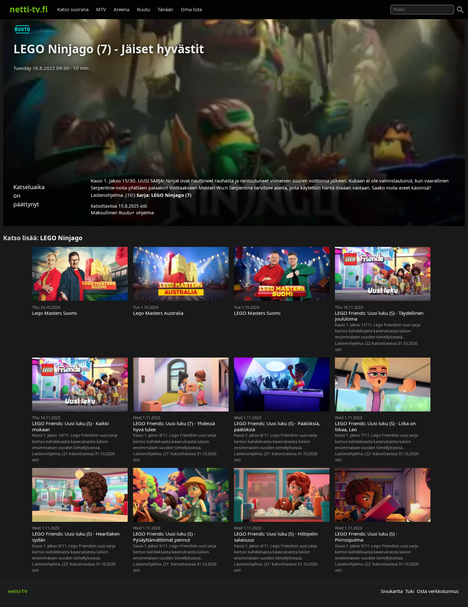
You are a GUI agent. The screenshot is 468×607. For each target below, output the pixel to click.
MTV (101, 9)
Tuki (409, 591)
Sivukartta (392, 591)
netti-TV (17, 591)
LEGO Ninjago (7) (171, 195)
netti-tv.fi (29, 9)
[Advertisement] (234, 122)
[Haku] (460, 10)
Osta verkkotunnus (437, 591)
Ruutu (143, 9)
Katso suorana (73, 9)
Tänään (165, 9)
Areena (121, 9)
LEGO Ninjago (61, 237)
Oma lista (191, 9)
